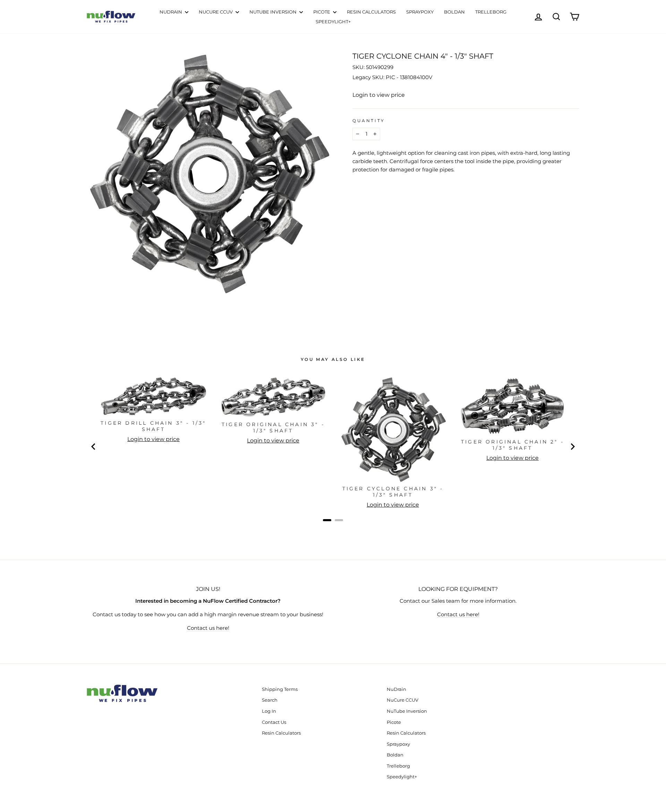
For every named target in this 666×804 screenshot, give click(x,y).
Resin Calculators (371, 12)
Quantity (368, 120)
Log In (269, 711)
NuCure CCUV (216, 12)
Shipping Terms (280, 689)
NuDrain (171, 12)
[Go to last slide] (94, 447)
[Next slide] (572, 447)
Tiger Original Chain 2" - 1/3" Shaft (512, 445)
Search (270, 700)
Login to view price (378, 95)
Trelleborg (490, 12)
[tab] (327, 520)
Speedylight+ (333, 21)
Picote (322, 12)
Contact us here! (208, 628)
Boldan (454, 12)
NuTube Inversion (273, 12)
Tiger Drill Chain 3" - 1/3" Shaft (153, 426)
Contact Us (274, 722)
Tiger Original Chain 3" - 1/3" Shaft (273, 427)
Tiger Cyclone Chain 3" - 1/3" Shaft (393, 491)
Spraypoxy (420, 12)
